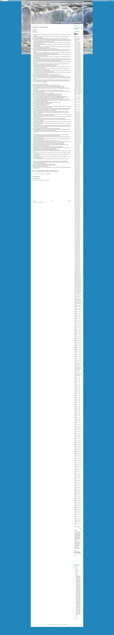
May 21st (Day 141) (77, 197)
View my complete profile (77, 553)
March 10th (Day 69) (78, 121)
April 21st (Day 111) (77, 165)
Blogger (65, 624)
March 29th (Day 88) (78, 141)
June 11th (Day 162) (77, 219)
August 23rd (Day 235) (78, 298)
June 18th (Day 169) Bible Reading (78, 608)
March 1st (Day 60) (77, 111)
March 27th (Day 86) (78, 139)
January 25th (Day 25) (78, 67)
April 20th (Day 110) (78, 164)
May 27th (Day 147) (78, 203)
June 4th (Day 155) (77, 212)
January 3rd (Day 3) (77, 44)
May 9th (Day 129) (77, 184)
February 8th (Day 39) (78, 82)
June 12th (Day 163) (77, 220)
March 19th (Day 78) (78, 130)
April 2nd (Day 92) (77, 145)
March (77, 571)
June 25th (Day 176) (78, 234)
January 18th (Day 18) (78, 60)
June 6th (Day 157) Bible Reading (78, 584)
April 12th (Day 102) (78, 156)
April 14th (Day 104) (78, 158)
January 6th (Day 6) (78, 47)
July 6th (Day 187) (77, 246)
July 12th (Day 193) (77, 252)
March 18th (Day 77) (78, 129)
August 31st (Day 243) (78, 308)
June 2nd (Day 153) (77, 210)
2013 (75, 568)
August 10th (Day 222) (78, 283)
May (76, 573)
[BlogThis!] (46, 173)
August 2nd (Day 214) (78, 274)
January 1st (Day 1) (77, 42)
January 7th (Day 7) (78, 48)
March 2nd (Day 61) (78, 112)
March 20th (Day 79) (78, 131)
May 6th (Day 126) (77, 181)
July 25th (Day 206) (78, 266)
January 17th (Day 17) (78, 59)
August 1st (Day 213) (78, 273)
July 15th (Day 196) (77, 255)
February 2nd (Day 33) (78, 76)
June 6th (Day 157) (77, 214)
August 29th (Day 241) (78, 305)
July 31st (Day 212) (77, 272)
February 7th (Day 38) (78, 81)
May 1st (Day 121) (77, 176)
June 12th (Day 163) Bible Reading (78, 596)
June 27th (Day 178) (78, 236)
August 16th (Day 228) (78, 289)
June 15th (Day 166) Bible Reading (78, 602)
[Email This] (45, 173)
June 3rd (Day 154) (77, 211)
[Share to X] (47, 173)
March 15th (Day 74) (78, 126)
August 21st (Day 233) (78, 295)
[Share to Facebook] (48, 173)
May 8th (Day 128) (77, 183)
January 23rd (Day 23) (78, 65)
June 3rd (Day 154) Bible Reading (78, 578)
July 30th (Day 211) (77, 271)
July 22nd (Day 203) (78, 263)
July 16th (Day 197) (77, 256)
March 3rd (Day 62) (77, 113)
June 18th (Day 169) (77, 227)
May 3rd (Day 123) (77, 178)
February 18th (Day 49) (78, 93)
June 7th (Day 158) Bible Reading (78, 586)
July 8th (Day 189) (77, 248)
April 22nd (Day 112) (78, 166)
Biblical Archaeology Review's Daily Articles (78, 544)
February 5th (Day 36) (78, 79)
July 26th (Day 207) (78, 267)
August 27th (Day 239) (78, 302)
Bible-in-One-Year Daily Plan (77, 40)
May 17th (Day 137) (77, 193)
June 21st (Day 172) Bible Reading (78, 613)
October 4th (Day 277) (78, 367)
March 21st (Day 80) (78, 132)
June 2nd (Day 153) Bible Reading (78, 576)
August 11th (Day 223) (78, 284)
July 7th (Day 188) (77, 247)
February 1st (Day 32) (78, 75)
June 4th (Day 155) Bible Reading (78, 580)
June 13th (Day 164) (77, 221)
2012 (75, 567)
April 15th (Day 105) (78, 159)
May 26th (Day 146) (78, 202)
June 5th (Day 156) (77, 213)
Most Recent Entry (77, 38)
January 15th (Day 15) (78, 57)
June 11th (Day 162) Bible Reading (78, 594)
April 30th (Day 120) (78, 175)
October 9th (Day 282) (78, 374)
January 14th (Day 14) (78, 56)
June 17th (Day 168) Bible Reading (78, 606)
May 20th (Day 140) (78, 196)
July (76, 615)
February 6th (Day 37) (78, 80)
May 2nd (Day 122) (77, 177)
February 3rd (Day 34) (78, 77)
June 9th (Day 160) (77, 217)
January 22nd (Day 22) (78, 64)
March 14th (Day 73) (78, 125)
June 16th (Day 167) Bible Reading (78, 604)
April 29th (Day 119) (78, 174)
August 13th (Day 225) (78, 286)
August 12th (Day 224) (78, 285)
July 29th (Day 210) (77, 270)
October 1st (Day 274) (78, 363)
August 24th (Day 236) (78, 299)
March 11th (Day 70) (78, 122)
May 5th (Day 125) (77, 180)
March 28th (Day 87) (78, 140)
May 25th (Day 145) (78, 201)
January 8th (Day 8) (78, 49)
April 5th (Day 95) (77, 148)
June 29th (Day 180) (78, 238)
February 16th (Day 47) (78, 91)
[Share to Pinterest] (49, 173)
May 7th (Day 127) (77, 182)
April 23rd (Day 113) (77, 167)
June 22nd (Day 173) (78, 231)
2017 (75, 617)
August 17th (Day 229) (78, 290)
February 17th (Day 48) (78, 92)
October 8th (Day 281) (78, 373)
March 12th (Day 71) (78, 123)
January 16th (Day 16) (78, 58)
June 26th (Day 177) (78, 235)
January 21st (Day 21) (78, 63)
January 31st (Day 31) (78, 74)
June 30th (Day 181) (77, 239)
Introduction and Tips (78, 41)
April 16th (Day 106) (78, 160)
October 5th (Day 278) (78, 368)
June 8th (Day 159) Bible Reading (78, 588)
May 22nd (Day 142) (78, 198)
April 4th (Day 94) (77, 147)
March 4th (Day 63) (77, 114)
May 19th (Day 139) (77, 195)
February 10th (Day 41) (78, 84)
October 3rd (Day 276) (78, 366)
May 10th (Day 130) (78, 185)
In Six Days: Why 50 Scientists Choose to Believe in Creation (78, 535)
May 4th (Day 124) (77, 179)
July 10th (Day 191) (77, 250)
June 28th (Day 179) (78, 237)
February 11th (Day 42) (78, 85)
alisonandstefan (77, 552)
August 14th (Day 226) (78, 287)
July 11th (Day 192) (77, 251)
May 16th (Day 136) (77, 192)
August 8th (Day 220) (78, 281)
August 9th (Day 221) (78, 282)
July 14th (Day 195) (77, 254)
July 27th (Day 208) (78, 268)
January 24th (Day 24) (78, 66)
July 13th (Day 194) (77, 253)
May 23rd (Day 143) (77, 199)
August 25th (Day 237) (78, 300)
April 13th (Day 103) (77, 157)
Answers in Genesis (77, 542)
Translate (77, 29)
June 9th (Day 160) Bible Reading (78, 590)
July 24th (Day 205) (78, 265)
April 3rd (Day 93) (77, 146)
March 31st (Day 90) (78, 143)
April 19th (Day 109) (78, 163)
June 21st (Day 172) (77, 230)
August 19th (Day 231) (78, 292)
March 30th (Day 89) (78, 142)
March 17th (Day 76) (78, 128)
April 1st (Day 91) (77, 144)
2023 (76, 618)
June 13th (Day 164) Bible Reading (78, 598)
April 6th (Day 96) (77, 149)
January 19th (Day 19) (78, 61)
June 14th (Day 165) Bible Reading (78, 600)
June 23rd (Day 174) (77, 232)
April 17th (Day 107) (78, 161)
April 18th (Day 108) (78, 162)
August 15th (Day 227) (78, 288)
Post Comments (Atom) (40, 202)
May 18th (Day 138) (77, 194)
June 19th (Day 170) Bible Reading (78, 610)
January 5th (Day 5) (78, 46)
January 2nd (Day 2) (78, 43)
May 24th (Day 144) (78, 200)
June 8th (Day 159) (77, 216)
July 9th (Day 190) (77, 249)
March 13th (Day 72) (78, 124)
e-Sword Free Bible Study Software (77, 548)
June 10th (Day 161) (77, 218)
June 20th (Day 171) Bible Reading (78, 611)
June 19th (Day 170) (78, 228)
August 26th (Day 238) (78, 301)
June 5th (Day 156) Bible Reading (78, 582)
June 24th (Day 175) (78, 233)
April (76, 572)
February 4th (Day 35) (78, 78)
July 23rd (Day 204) (77, 264)
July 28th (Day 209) (78, 269)
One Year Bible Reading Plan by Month (77, 546)
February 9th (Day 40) (78, 83)
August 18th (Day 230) (78, 291)
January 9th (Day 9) (78, 50)
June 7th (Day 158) (77, 215)
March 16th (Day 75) (78, 127)
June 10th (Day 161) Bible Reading (78, 592)
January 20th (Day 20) (78, 62)
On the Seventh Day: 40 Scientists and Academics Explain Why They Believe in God (78, 538)
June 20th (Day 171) (77, 229)
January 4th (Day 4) (78, 45)
